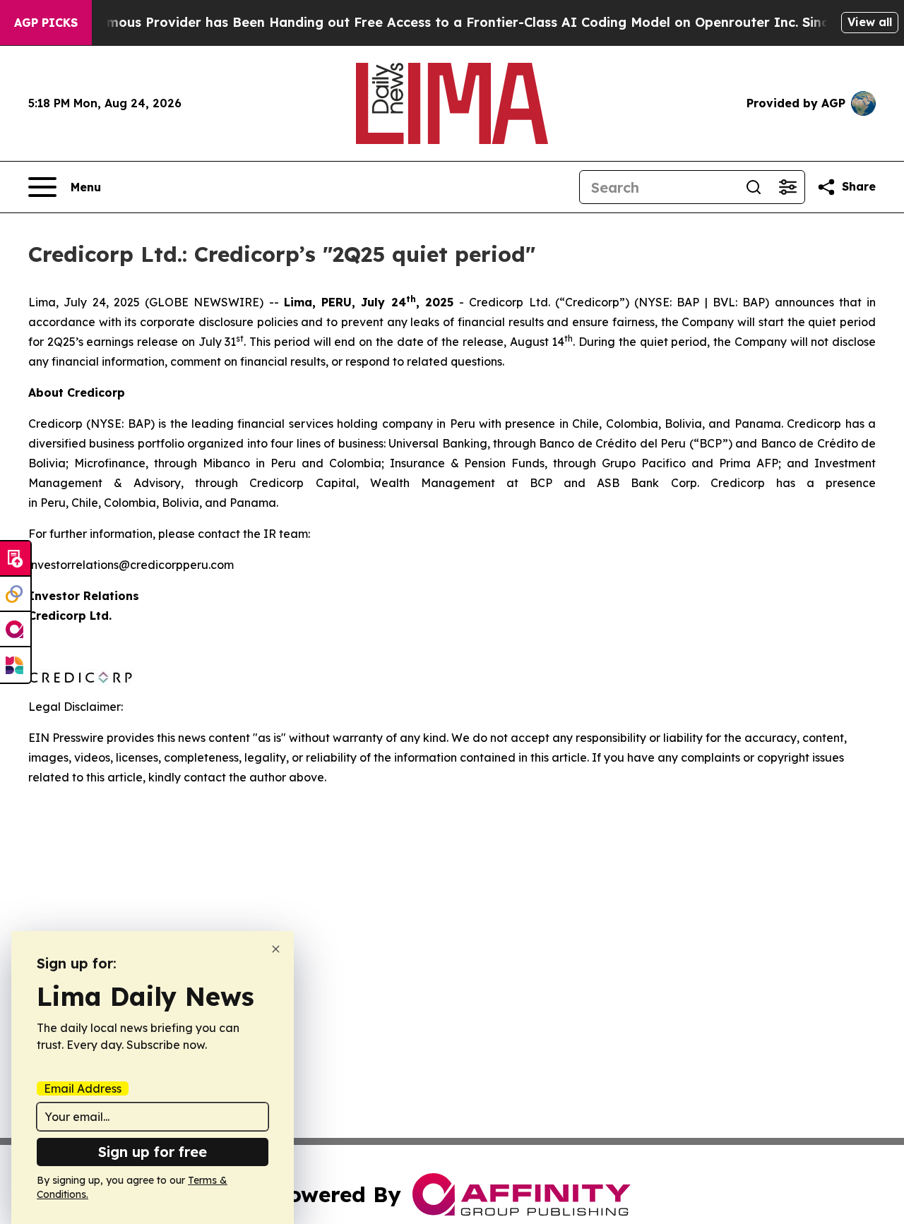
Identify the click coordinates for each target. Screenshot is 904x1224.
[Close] (275, 949)
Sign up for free (152, 1151)
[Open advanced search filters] (787, 187)
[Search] (754, 187)
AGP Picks (46, 23)
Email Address (82, 1088)
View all (870, 22)
